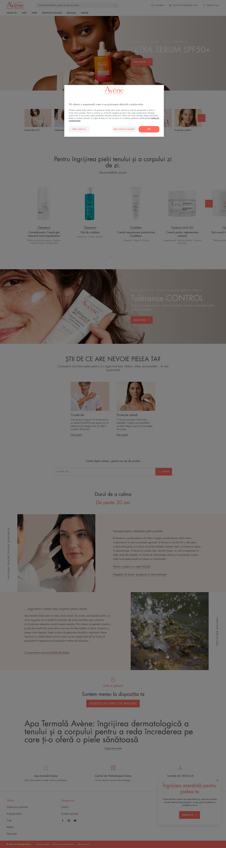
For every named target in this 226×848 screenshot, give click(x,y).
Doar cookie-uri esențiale (124, 129)
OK (149, 129)
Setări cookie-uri (79, 129)
